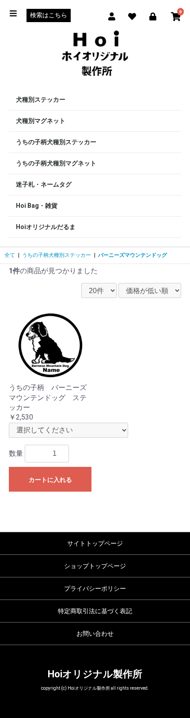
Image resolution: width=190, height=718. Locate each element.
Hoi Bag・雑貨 (36, 205)
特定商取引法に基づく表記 (95, 611)
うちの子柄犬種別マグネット (56, 163)
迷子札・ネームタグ (44, 184)
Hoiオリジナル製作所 (95, 674)
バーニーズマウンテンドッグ (132, 255)
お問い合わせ (95, 633)
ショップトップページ (95, 565)
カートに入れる (50, 479)
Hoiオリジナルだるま (46, 226)
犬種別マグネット (40, 120)
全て (9, 255)
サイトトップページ (95, 543)
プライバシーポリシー (95, 588)
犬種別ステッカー (40, 99)
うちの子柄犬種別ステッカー (56, 141)
